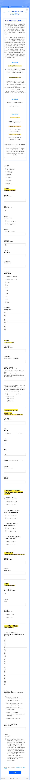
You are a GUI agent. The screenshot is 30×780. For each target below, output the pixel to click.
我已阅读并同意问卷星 (10, 767)
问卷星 (12, 778)
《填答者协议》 (18, 767)
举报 (27, 778)
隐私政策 (3, 778)
